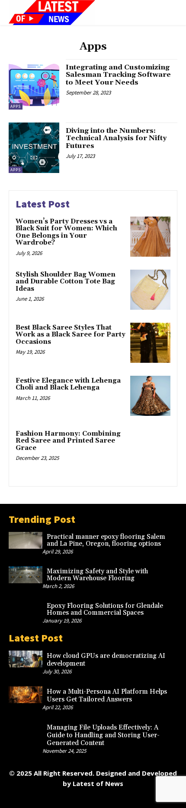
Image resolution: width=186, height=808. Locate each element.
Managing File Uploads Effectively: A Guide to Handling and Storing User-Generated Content (103, 735)
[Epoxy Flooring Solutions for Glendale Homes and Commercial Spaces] (25, 609)
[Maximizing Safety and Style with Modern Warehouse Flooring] (25, 574)
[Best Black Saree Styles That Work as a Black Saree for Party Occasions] (150, 343)
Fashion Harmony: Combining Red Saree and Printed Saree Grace (68, 441)
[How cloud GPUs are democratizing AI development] (25, 659)
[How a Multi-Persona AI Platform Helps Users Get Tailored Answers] (25, 694)
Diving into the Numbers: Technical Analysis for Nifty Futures (116, 138)
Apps (15, 106)
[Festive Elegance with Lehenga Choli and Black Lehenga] (150, 396)
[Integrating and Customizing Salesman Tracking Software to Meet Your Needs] (34, 84)
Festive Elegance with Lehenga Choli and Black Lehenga (68, 384)
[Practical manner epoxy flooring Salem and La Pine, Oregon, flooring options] (25, 540)
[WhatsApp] (132, 798)
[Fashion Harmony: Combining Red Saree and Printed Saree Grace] (150, 449)
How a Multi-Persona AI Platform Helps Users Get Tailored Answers (107, 696)
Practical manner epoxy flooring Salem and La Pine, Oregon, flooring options (106, 540)
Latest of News (98, 783)
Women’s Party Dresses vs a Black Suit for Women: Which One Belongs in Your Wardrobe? (66, 232)
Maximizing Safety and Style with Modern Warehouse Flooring (97, 575)
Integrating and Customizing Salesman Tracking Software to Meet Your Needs (118, 75)
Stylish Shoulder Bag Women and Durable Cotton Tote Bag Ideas (65, 281)
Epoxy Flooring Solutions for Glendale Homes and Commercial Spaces (105, 609)
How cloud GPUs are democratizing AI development (106, 660)
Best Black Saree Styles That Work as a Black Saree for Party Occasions (70, 335)
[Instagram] (54, 798)
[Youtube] (151, 798)
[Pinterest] (93, 798)
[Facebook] (34, 798)
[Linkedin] (73, 798)
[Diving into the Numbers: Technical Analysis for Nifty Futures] (34, 148)
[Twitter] (112, 798)
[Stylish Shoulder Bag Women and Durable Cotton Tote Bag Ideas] (150, 290)
